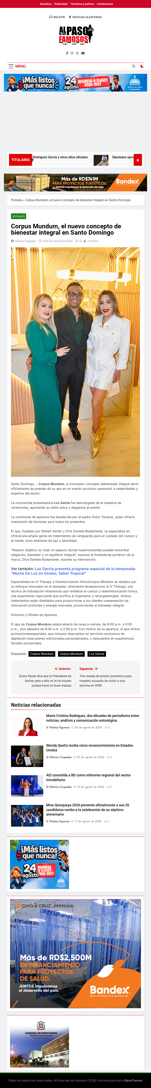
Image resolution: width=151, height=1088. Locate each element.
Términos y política (82, 4)
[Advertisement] (75, 122)
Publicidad (61, 4)
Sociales (18, 216)
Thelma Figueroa (59, 727)
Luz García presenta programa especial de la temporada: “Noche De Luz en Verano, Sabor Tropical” (73, 571)
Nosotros (46, 4)
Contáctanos (105, 4)
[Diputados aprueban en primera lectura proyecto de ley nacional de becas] (80, 162)
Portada (16, 200)
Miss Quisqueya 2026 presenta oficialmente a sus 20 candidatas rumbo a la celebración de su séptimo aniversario (87, 810)
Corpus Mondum (41, 654)
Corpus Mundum (71, 654)
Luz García (96, 654)
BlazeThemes (133, 1080)
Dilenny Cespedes (25, 241)
